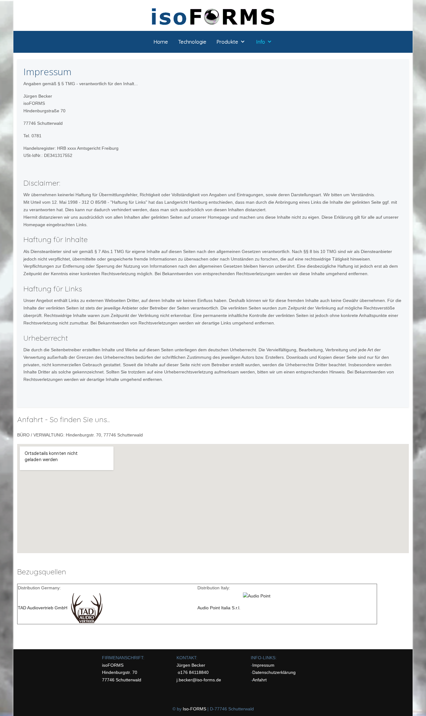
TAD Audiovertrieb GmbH (42, 607)
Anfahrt (259, 679)
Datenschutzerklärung (274, 672)
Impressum (263, 665)
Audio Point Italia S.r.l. (220, 607)
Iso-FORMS (194, 708)
